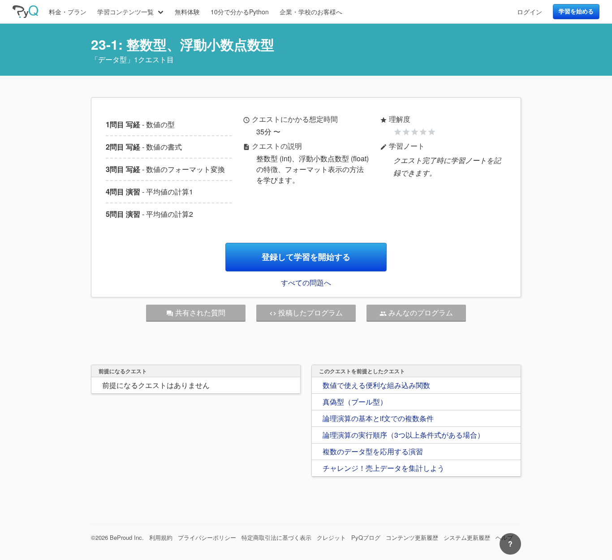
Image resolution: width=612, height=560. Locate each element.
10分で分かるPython (240, 11)
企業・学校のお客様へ (311, 11)
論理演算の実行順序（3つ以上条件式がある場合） (403, 435)
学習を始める (576, 11)
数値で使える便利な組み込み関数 (376, 385)
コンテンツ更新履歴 (412, 537)
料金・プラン (67, 11)
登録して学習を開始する (306, 257)
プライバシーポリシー (207, 537)
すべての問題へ (306, 282)
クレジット (331, 537)
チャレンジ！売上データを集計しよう (383, 468)
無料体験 (187, 11)
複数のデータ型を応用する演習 (373, 451)
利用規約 (160, 537)
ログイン (529, 11)
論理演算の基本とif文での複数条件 (378, 418)
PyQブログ (365, 537)
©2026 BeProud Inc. (117, 537)
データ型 (112, 59)
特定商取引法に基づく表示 (276, 537)
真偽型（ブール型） (355, 401)
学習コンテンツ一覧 (125, 11)
